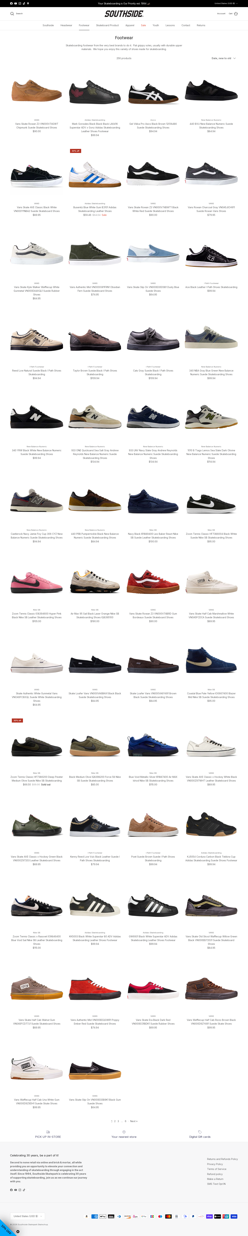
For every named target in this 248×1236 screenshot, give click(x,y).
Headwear (66, 25)
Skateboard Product (107, 25)
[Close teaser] (18, 1231)
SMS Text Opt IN (216, 1183)
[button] (8, 1227)
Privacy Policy (215, 1164)
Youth (156, 25)
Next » (133, 1121)
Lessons (170, 25)
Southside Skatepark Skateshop (33, 1224)
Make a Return (215, 1179)
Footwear (84, 25)
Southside (48, 25)
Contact (186, 25)
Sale (143, 25)
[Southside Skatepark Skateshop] (124, 13)
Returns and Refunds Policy (222, 1159)
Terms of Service (216, 1169)
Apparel (130, 25)
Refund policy (215, 1174)
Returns (201, 25)
